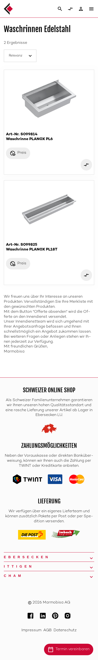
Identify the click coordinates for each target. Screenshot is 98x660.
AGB (47, 630)
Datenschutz (65, 630)
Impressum (31, 630)
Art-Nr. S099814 (29, 136)
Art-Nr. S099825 (31, 247)
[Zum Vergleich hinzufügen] (86, 165)
